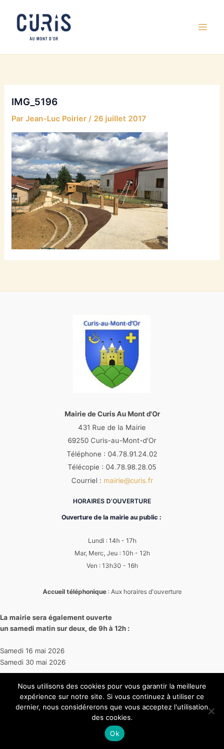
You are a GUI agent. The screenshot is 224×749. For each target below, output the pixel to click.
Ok (114, 733)
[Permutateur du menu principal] (203, 27)
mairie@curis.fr (128, 480)
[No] (211, 711)
